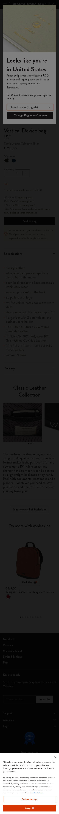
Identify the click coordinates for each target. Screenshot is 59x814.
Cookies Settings (29, 799)
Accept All (29, 808)
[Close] (55, 757)
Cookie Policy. (37, 792)
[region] (29, 783)
